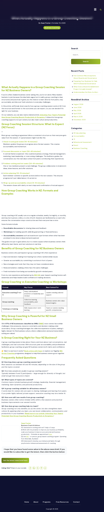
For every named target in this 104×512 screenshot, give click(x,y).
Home (26, 502)
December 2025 (80, 120)
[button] (95, 9)
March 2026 (78, 117)
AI (74, 139)
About (35, 502)
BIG (27, 436)
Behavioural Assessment (83, 142)
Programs (46, 502)
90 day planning (80, 133)
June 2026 (77, 107)
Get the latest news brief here (15, 460)
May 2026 (77, 110)
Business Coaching (52, 28)
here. (50, 434)
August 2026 (78, 104)
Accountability (79, 136)
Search (86, 61)
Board (76, 145)
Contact (76, 502)
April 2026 (77, 113)
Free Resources (62, 502)
